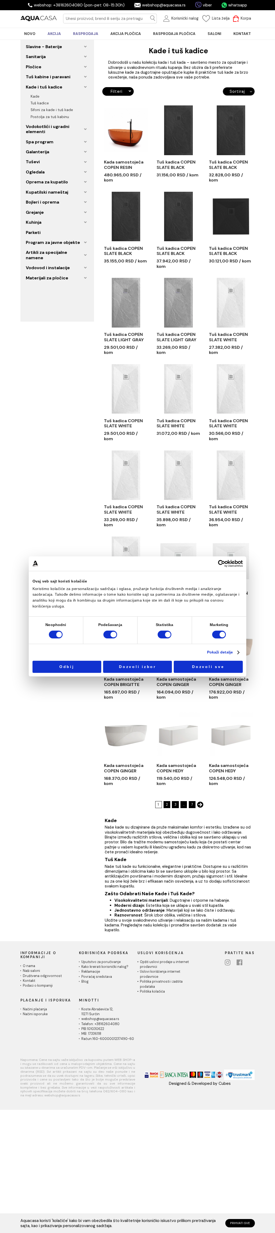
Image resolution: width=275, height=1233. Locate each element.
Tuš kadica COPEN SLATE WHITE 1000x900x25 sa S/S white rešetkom (178, 423)
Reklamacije (90, 971)
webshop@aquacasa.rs (164, 5)
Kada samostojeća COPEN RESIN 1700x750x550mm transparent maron (124, 164)
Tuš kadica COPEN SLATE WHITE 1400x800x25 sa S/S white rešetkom (230, 509)
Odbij (66, 667)
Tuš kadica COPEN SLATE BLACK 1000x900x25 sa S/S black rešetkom (230, 164)
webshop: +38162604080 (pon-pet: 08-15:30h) (79, 5)
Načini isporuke (35, 1014)
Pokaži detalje (220, 653)
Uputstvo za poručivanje (101, 962)
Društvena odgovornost (42, 976)
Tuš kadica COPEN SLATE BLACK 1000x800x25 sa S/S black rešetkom (177, 164)
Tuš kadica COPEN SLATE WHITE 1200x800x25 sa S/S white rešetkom (125, 509)
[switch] (110, 634)
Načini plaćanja (35, 1009)
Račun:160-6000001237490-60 (107, 1039)
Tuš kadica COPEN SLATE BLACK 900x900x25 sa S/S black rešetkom (230, 251)
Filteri (116, 91)
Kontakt (29, 981)
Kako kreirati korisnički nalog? (104, 967)
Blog (85, 981)
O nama (29, 966)
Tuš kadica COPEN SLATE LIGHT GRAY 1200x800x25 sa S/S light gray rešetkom (176, 337)
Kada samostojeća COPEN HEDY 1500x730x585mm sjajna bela (177, 768)
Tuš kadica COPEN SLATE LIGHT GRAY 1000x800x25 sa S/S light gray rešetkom (124, 337)
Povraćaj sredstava (96, 977)
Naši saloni (31, 971)
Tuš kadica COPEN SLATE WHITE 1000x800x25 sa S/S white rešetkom (125, 423)
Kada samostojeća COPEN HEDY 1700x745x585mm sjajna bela (229, 768)
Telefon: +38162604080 (100, 1024)
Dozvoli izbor (137, 667)
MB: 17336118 (91, 1034)
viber (207, 5)
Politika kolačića (152, 991)
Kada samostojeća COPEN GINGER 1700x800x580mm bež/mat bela (230, 682)
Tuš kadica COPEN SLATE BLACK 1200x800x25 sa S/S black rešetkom (125, 251)
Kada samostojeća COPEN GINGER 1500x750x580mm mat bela (177, 682)
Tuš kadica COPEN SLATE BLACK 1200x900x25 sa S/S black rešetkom (177, 251)
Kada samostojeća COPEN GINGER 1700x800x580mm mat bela (125, 768)
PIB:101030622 (92, 1029)
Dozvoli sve (208, 667)
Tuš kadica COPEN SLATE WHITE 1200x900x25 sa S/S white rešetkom (178, 509)
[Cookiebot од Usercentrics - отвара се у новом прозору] (221, 563)
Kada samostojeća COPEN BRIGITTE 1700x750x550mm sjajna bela (124, 682)
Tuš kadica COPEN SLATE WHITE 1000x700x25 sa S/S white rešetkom (230, 337)
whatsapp (237, 5)
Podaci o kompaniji (38, 985)
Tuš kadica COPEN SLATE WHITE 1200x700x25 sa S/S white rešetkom (230, 423)
